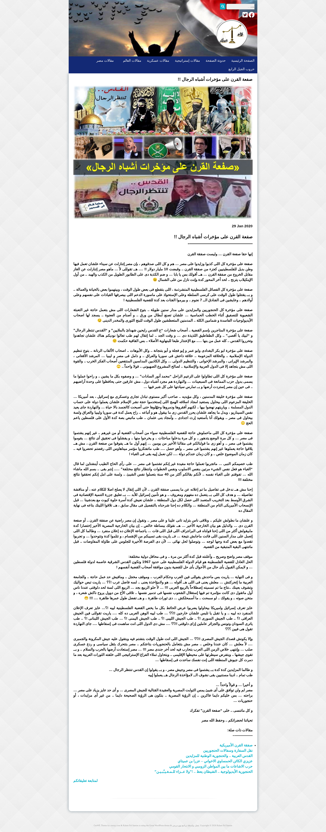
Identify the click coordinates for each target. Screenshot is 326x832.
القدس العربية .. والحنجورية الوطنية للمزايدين (219, 756)
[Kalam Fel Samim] (230, 52)
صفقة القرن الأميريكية (236, 745)
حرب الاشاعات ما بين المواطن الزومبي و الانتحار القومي (211, 766)
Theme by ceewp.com (110, 825)
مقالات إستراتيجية (187, 60)
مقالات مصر (105, 60)
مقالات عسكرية (158, 60)
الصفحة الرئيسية (242, 60)
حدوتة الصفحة (216, 60)
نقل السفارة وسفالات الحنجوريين (228, 750)
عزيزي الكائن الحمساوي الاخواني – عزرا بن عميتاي (215, 761)
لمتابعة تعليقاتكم (85, 781)
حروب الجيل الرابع (241, 69)
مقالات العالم (132, 60)
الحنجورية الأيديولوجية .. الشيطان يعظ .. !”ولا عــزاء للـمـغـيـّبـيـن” (204, 772)
